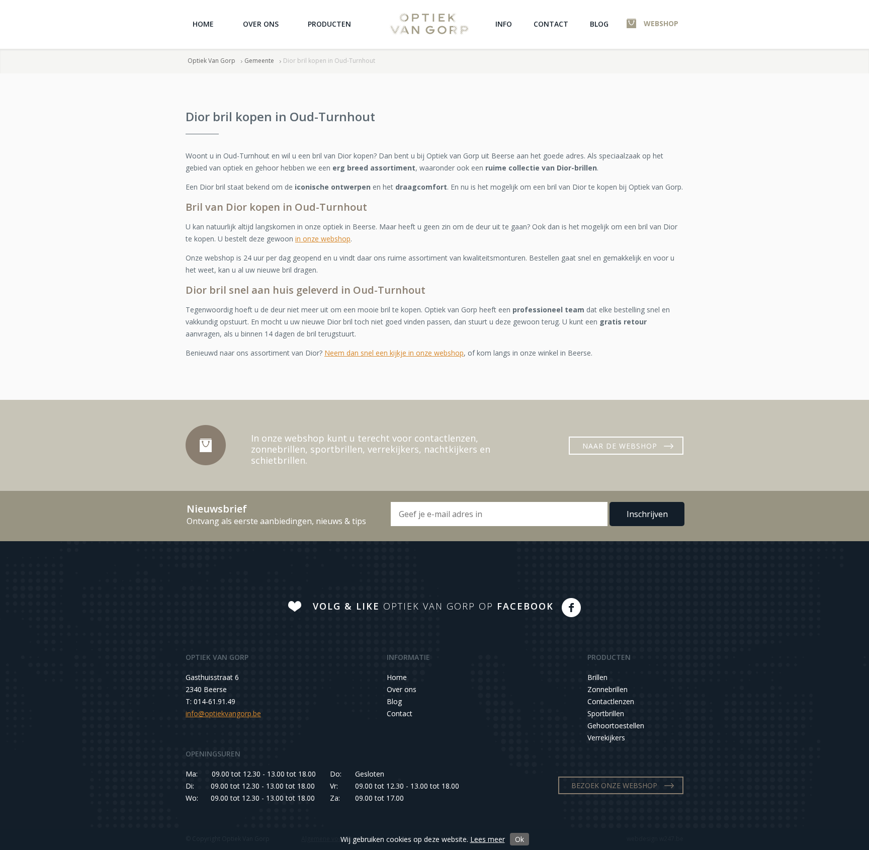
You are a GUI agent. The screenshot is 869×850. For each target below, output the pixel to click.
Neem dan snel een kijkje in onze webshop (394, 353)
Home (203, 24)
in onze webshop (323, 238)
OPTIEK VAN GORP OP (433, 606)
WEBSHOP (661, 23)
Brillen (597, 677)
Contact (551, 24)
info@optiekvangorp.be (223, 713)
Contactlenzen (610, 701)
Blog (599, 24)
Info (503, 24)
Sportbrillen (605, 713)
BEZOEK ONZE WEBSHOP (614, 785)
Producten (329, 24)
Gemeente (259, 60)
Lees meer (487, 839)
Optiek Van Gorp (429, 24)
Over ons (261, 24)
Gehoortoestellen (615, 725)
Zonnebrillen (607, 689)
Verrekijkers (606, 737)
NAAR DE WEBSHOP (619, 446)
